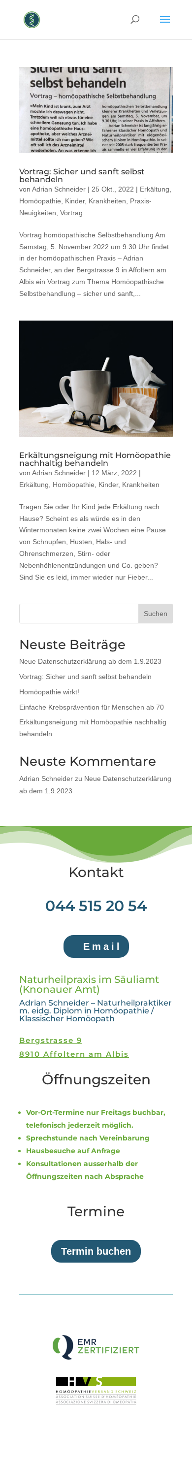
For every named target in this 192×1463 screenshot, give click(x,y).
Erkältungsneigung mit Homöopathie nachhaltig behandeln (95, 459)
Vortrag (71, 213)
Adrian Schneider (59, 189)
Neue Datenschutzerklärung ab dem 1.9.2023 (90, 661)
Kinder (75, 201)
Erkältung (154, 189)
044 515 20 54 (96, 906)
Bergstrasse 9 (50, 1040)
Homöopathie (40, 201)
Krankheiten (107, 201)
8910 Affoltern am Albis (74, 1054)
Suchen (155, 614)
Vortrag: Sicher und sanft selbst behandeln (82, 175)
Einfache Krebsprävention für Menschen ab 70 (91, 707)
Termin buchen (96, 1251)
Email (102, 946)
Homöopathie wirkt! (49, 692)
